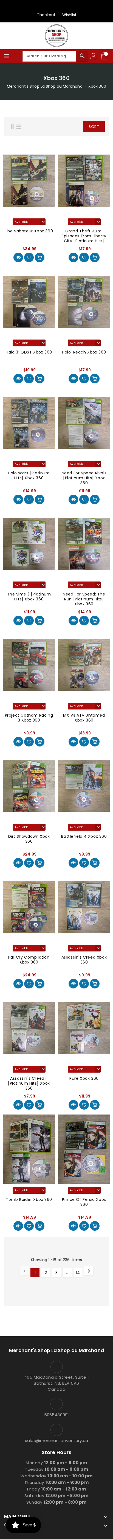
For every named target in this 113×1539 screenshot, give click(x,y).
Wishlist (69, 15)
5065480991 (56, 1415)
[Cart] (104, 56)
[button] (70, 126)
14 (78, 1272)
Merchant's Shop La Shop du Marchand (45, 86)
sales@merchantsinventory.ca (56, 1440)
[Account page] (93, 56)
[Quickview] (18, 257)
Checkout (46, 15)
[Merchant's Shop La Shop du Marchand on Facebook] (56, 6)
